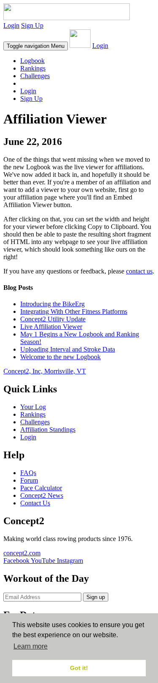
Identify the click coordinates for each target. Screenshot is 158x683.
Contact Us (35, 503)
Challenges (35, 75)
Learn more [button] (30, 646)
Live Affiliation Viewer (51, 326)
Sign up (95, 597)
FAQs (28, 472)
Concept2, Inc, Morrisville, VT (44, 371)
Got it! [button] (79, 668)
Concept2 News (41, 495)
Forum (29, 480)
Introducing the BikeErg (52, 303)
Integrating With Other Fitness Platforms (73, 311)
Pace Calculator (41, 487)
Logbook (32, 60)
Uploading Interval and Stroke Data (67, 349)
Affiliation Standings (47, 429)
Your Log (33, 406)
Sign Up (32, 25)
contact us (139, 271)
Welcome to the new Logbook (60, 356)
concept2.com (21, 553)
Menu (35, 46)
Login (11, 25)
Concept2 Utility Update (53, 319)
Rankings (33, 68)
